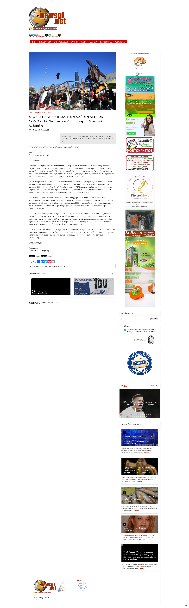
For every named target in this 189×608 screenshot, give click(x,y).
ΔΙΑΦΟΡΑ (93, 41)
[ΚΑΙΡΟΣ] (49, 36)
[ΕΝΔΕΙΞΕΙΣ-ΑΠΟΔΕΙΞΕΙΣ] (55, 36)
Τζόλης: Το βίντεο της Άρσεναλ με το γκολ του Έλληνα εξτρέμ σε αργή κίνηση (140, 403)
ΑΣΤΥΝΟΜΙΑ (120, 41)
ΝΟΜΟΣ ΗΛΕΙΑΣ (61, 41)
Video (124, 386)
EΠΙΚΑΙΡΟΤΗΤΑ (45, 41)
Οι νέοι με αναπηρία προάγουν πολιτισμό (89, 293)
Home (33, 41)
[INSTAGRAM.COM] (41, 36)
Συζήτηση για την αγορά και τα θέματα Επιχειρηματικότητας (45, 292)
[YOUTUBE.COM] (36, 36)
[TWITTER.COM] (33, 36)
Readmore (140, 410)
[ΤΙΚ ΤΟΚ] (46, 36)
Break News (38, 113)
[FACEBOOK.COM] (30, 36)
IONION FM (74, 41)
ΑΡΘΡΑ (83, 41)
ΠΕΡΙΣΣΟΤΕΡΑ (106, 41)
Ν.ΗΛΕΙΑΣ (47, 113)
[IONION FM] (59, 36)
